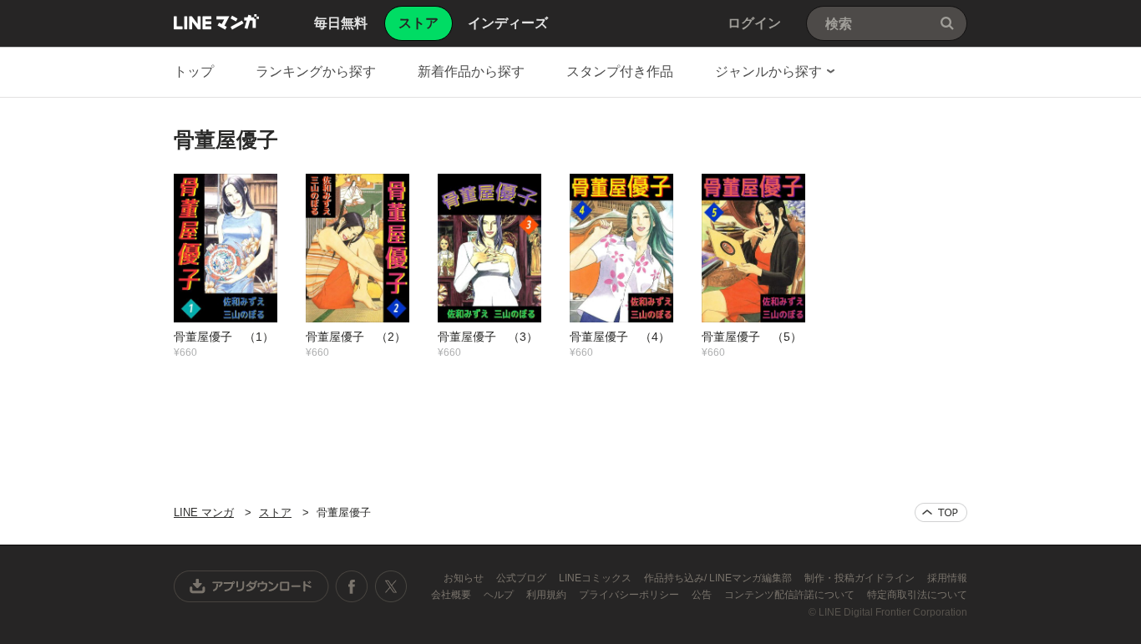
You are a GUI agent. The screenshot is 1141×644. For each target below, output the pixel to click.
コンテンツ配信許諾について (790, 595)
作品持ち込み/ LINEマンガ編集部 (719, 578)
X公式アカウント (390, 586)
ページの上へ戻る (941, 512)
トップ (194, 71)
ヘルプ (500, 595)
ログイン (754, 23)
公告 (703, 595)
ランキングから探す (316, 71)
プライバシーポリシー (630, 595)
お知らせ (465, 578)
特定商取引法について (917, 595)
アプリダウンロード (251, 586)
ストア (275, 512)
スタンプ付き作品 (619, 71)
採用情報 (947, 578)
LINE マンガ (216, 21)
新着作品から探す (471, 71)
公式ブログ (522, 578)
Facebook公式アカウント (351, 586)
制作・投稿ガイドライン (860, 578)
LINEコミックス (596, 578)
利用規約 (547, 595)
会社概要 (452, 595)
